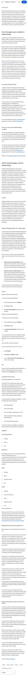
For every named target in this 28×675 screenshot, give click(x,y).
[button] (2, 2)
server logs (7, 62)
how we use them (19, 121)
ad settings (9, 132)
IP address (4, 174)
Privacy (16, 664)
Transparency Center (7, 668)
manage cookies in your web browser (17, 155)
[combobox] (8, 672)
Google (3, 664)
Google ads (12, 659)
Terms (21, 664)
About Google (10, 664)
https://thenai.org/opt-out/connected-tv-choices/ (13, 520)
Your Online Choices (19, 151)
